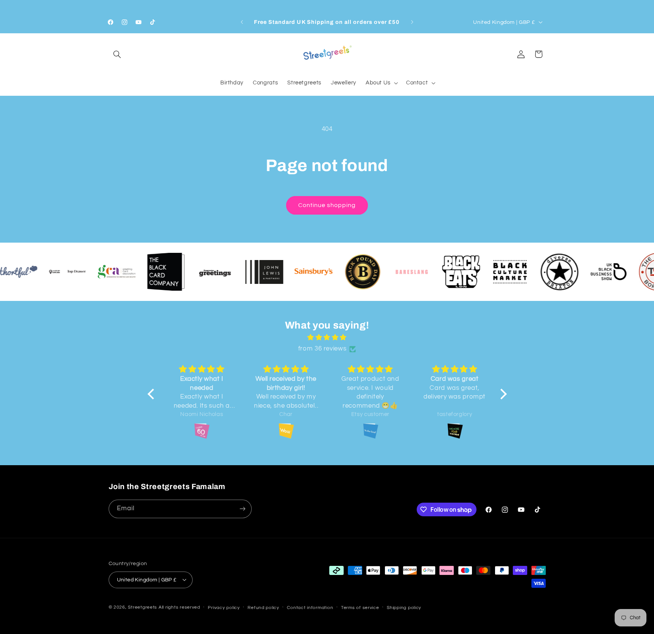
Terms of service (360, 607)
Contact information (310, 607)
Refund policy (263, 607)
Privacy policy (224, 607)
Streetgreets (142, 607)
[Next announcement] (412, 22)
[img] (327, 338)
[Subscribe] (242, 508)
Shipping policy (404, 607)
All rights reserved (179, 607)
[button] (117, 54)
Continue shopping (327, 205)
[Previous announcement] (242, 22)
